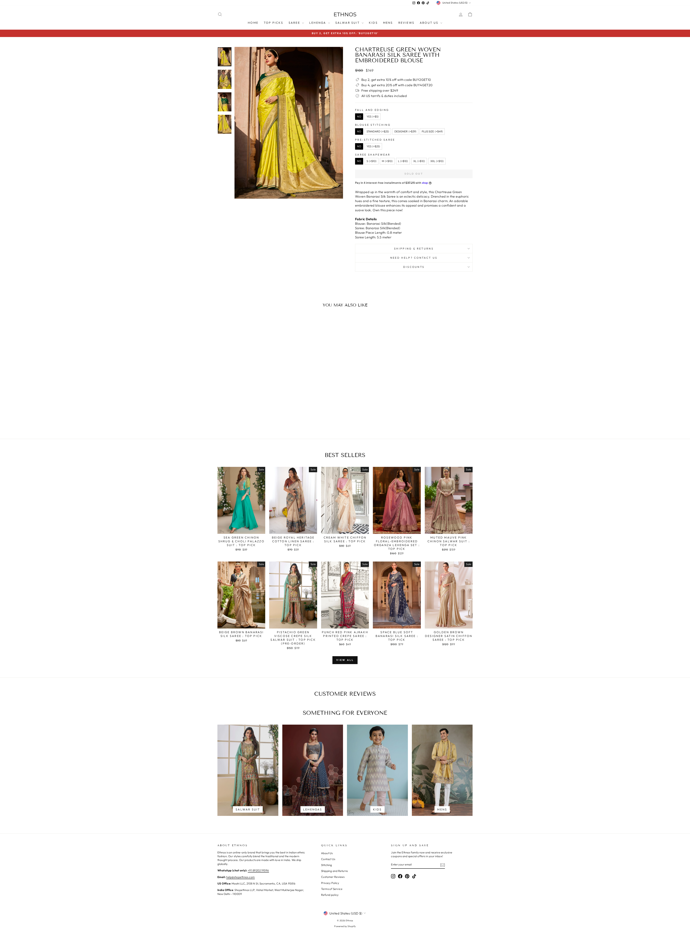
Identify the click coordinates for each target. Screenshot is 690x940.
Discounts (414, 267)
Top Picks (273, 22)
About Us (430, 22)
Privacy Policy (330, 883)
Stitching (326, 865)
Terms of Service (331, 889)
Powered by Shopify (345, 926)
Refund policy (330, 895)
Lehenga (318, 22)
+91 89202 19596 (258, 870)
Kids (373, 22)
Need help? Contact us (414, 257)
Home (253, 22)
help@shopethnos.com (240, 877)
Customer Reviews (332, 877)
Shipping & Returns (414, 248)
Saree (295, 22)
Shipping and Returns (334, 871)
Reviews (406, 22)
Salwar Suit (348, 22)
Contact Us (328, 859)
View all (345, 660)
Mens (388, 22)
